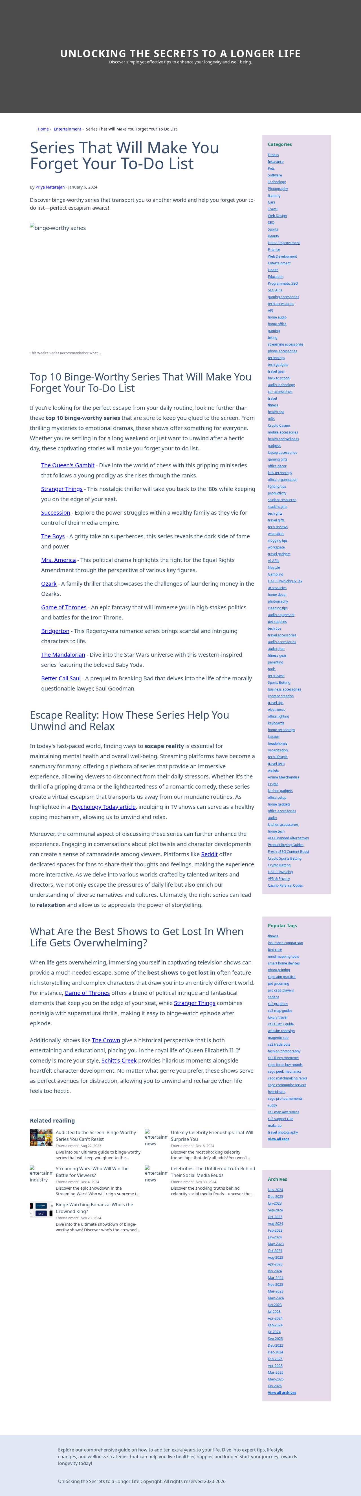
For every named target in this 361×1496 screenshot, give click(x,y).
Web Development (282, 256)
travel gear (276, 371)
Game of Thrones (64, 607)
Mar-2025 (275, 1372)
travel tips (275, 702)
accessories (277, 587)
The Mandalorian (63, 654)
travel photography (283, 1132)
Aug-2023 (275, 1257)
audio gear (276, 648)
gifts (271, 418)
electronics (276, 709)
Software (275, 175)
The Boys (53, 536)
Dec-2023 (275, 1196)
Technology (277, 182)
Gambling (275, 574)
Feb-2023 (275, 1230)
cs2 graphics (278, 1003)
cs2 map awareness (283, 1112)
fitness (273, 405)
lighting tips (277, 486)
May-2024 (276, 1298)
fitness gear (277, 655)
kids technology (280, 472)
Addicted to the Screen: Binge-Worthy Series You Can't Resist (96, 1135)
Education (275, 276)
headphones (277, 743)
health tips (276, 412)
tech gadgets (278, 364)
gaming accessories (283, 297)
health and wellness (283, 439)
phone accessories (282, 351)
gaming (274, 330)
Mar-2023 (275, 1291)
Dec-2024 (275, 1352)
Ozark (49, 583)
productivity (277, 493)
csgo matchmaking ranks (287, 1078)
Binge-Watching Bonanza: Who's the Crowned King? (94, 1207)
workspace (276, 547)
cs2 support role (280, 1118)
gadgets (274, 445)
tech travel (276, 675)
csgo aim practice (282, 976)
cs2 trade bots (279, 1044)
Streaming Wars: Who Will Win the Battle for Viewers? (92, 1171)
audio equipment (281, 614)
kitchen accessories (283, 824)
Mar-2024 (275, 1277)
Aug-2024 (275, 1223)
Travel (273, 209)
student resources (282, 499)
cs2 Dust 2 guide (281, 1024)
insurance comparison (285, 942)
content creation (281, 696)
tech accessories (281, 303)
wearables (276, 533)
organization (278, 750)
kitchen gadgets (280, 790)
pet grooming (278, 983)
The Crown (106, 1040)
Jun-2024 (275, 1237)
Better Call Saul (61, 678)
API (270, 310)
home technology (281, 729)
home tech (276, 831)
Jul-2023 (274, 1311)
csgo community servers (287, 1085)
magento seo (278, 1037)
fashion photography (284, 1051)
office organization (282, 479)
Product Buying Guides (285, 844)
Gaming (274, 195)
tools (272, 669)
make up (274, 1125)
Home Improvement (284, 242)
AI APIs (273, 560)
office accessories (282, 811)
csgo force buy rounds (285, 1064)
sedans (273, 997)
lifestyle (274, 567)
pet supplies (277, 621)
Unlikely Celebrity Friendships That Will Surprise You (212, 1135)
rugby (272, 1105)
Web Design (277, 215)
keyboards (276, 723)
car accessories (280, 391)
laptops (273, 736)
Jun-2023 (275, 1203)
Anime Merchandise (284, 777)
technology (276, 357)
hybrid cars (276, 1091)
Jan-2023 (275, 1304)
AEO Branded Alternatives (288, 838)
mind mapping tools (283, 956)
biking (272, 337)
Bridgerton (55, 631)
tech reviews (278, 527)
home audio (277, 317)
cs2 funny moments (283, 1057)
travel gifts (276, 520)
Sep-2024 (275, 1210)
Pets (271, 168)
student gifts (277, 506)
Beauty (273, 236)
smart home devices (284, 963)
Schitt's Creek (119, 1060)
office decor (277, 466)
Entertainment (67, 129)
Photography (278, 188)
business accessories (284, 689)
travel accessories (282, 635)
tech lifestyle (278, 756)
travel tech (276, 763)
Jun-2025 (275, 1386)
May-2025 (276, 1379)
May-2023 (276, 1243)
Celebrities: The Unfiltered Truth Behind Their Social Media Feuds (213, 1171)
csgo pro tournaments (285, 1098)
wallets (273, 770)
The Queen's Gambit (67, 465)
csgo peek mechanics (284, 1071)
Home (43, 129)
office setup (277, 797)
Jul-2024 (274, 1331)
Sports (273, 229)
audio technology (281, 384)
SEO (271, 222)
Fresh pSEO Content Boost (288, 851)
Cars (271, 202)
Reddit (209, 854)
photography (278, 601)
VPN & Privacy (279, 878)
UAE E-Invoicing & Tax (285, 581)
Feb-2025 (275, 1358)
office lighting (278, 716)
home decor (277, 594)
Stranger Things (62, 489)
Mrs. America (58, 560)
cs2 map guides (280, 1010)
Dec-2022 (275, 1345)
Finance (274, 249)
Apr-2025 (275, 1365)
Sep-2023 (275, 1338)
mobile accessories (283, 432)
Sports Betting (279, 682)
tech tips (274, 628)
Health (273, 269)
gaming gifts (277, 459)
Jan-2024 (275, 1271)
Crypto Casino (279, 425)
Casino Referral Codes (285, 885)
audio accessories (282, 641)
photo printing (279, 970)
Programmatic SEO (283, 283)
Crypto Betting (279, 865)
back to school (279, 378)
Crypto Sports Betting (284, 858)
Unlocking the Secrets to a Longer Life (180, 53)
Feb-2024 (275, 1325)
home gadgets (279, 804)
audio (272, 817)
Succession (55, 512)
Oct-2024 (275, 1250)
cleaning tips (278, 608)
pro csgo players (281, 990)
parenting (275, 662)
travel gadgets (279, 554)
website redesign (281, 1030)
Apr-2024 (275, 1318)
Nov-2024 (275, 1189)
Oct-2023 (275, 1216)
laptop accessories (282, 452)
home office (277, 324)
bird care (275, 949)
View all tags (278, 1139)
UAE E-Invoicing (280, 871)
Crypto (273, 784)
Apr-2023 (275, 1264)
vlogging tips (278, 540)
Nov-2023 (275, 1284)
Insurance (276, 161)
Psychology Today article (104, 807)
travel (272, 398)
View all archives (282, 1392)
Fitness (273, 154)
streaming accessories (285, 344)
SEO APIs (275, 290)
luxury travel (277, 1017)
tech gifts (275, 513)
